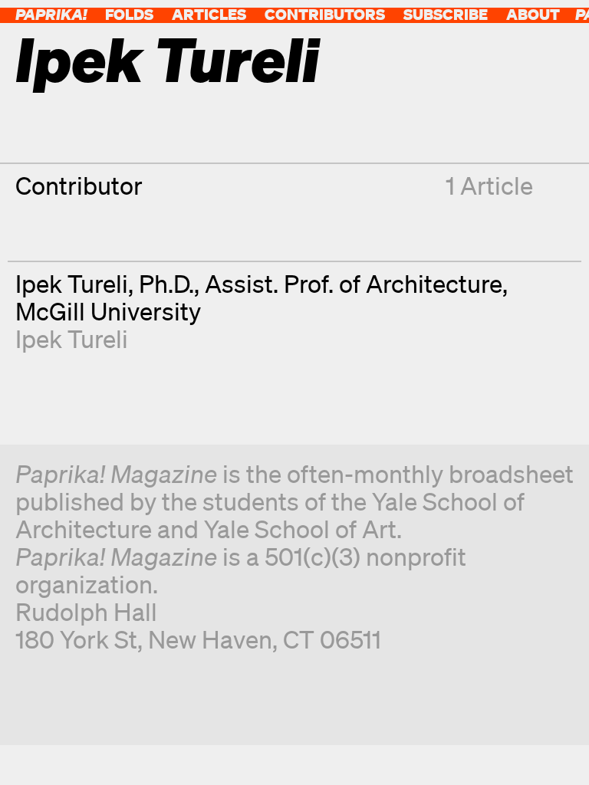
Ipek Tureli (71, 338)
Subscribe (445, 14)
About (533, 14)
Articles (209, 14)
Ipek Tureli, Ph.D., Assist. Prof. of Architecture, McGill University (261, 297)
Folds (129, 14)
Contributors (325, 14)
